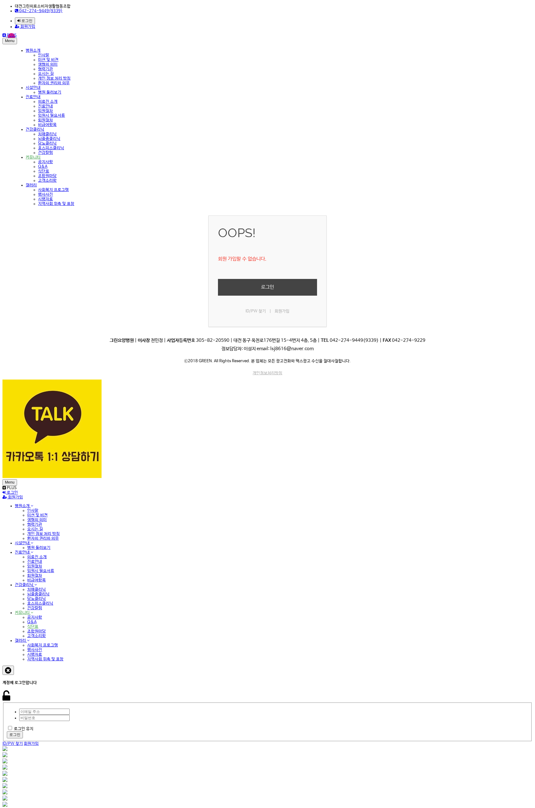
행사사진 (45, 194)
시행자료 (45, 199)
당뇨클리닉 (47, 143)
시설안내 (33, 87)
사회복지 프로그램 (53, 190)
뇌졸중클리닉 (49, 139)
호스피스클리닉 (51, 148)
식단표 (43, 171)
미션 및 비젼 (48, 60)
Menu (10, 41)
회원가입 (27, 26)
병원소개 (33, 50)
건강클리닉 (35, 129)
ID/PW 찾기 (256, 311)
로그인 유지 (23, 729)
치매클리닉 (47, 134)
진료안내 (33, 97)
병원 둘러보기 (49, 92)
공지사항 (45, 162)
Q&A (42, 166)
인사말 (43, 55)
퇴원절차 (45, 120)
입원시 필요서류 (51, 115)
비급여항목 (47, 125)
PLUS (11, 35)
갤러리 (31, 185)
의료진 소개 (48, 101)
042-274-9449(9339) (40, 11)
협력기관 (45, 69)
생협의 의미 (48, 64)
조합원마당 (47, 176)
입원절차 (45, 111)
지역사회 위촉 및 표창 (56, 204)
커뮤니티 (33, 157)
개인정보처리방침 (267, 373)
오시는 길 (46, 74)
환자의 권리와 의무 (54, 83)
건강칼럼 (45, 152)
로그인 (26, 21)
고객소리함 (47, 180)
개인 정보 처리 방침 (54, 78)
